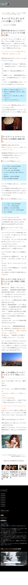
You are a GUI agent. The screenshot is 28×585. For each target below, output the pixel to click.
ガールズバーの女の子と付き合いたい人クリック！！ (13, 455)
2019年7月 (3, 499)
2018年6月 (3, 504)
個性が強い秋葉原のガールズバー (18, 456)
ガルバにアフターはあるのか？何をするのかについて (22, 474)
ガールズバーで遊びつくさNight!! (8, 13)
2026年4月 (3, 493)
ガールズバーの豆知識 (21, 13)
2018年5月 (3, 506)
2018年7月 (3, 502)
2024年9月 (3, 495)
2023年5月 (3, 497)
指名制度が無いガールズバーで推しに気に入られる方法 (14, 474)
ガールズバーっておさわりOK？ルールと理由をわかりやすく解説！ (5, 475)
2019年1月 (3, 500)
